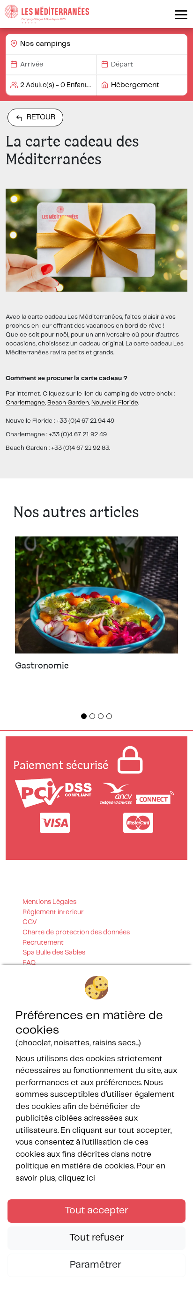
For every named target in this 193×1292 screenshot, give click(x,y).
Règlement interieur (53, 912)
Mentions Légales (49, 902)
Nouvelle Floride (114, 403)
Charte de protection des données (76, 932)
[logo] (47, 14)
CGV (29, 922)
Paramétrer (97, 1265)
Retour (41, 117)
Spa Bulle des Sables (53, 952)
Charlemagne (25, 403)
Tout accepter (96, 1210)
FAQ (29, 963)
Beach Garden (68, 403)
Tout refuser (96, 1237)
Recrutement (43, 943)
